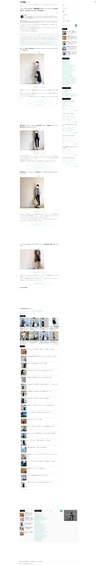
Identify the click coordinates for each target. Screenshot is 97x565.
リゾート (64, 117)
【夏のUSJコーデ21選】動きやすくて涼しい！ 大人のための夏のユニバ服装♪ (39, 377)
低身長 (67, 128)
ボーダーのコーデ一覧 (39, 101)
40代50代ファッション (66, 62)
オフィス (64, 115)
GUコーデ (64, 67)
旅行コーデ (74, 79)
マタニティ (64, 120)
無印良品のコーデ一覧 (39, 283)
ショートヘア (65, 127)
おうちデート (73, 115)
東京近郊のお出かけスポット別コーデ (41, 531)
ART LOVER (33, 561)
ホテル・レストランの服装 (67, 76)
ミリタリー (73, 137)
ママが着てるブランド (71, 69)
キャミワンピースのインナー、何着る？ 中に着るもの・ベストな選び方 (38, 440)
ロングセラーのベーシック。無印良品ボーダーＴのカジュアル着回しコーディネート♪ (24, 328)
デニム (69, 152)
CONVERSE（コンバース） (67, 105)
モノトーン (70, 149)
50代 (71, 131)
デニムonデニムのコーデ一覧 (39, 223)
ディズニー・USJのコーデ (67, 79)
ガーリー (64, 138)
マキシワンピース (66, 160)
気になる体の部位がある (66, 90)
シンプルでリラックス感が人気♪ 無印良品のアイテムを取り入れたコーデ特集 (53, 328)
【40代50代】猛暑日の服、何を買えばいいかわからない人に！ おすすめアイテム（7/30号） (42, 356)
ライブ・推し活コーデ (66, 81)
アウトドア (69, 117)
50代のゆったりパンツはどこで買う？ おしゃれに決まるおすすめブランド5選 (39, 370)
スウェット (64, 153)
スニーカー (69, 163)
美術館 (64, 116)
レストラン (68, 116)
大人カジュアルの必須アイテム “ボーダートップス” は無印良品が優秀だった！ (34, 328)
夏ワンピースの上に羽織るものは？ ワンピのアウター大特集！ (37, 363)
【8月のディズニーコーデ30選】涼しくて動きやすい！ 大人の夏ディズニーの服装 (40, 349)
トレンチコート (65, 159)
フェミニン (68, 137)
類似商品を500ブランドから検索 (39, 87)
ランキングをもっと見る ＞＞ (25, 489)
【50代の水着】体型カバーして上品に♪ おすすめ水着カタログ (37, 447)
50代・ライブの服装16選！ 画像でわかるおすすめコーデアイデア (37, 475)
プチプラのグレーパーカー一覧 (39, 167)
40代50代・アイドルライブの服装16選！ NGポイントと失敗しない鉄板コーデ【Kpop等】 (41, 433)
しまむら (64, 107)
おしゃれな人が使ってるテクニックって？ (69, 95)
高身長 (71, 128)
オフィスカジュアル (71, 141)
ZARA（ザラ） (72, 106)
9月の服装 (72, 81)
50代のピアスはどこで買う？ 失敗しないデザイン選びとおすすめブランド (72, 42)
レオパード (64, 152)
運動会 (69, 120)
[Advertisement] (39, 115)
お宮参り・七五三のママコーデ (68, 74)
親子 (63, 142)
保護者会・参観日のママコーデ (68, 71)
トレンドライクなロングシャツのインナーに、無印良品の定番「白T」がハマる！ (36, 43)
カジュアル (69, 138)
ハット (64, 164)
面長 (69, 127)
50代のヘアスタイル (38, 513)
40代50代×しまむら (66, 66)
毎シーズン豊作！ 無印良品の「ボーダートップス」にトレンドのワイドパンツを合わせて (38, 37)
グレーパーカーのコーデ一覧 (39, 164)
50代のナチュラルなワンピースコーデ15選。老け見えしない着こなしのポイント (40, 482)
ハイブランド (65, 69)
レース (73, 152)
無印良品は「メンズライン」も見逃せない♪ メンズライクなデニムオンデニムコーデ (37, 42)
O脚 (63, 128)
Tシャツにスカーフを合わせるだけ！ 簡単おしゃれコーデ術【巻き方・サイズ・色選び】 (41, 461)
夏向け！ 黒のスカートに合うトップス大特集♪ (34, 419)
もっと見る (75, 110)
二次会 (73, 116)
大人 (63, 137)
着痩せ (64, 131)
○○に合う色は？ (65, 92)
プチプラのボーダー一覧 (39, 105)
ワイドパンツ (72, 160)
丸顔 (73, 127)
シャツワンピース (72, 159)
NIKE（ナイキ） (65, 106)
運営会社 (20, 561)
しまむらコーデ (69, 67)
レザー (69, 153)
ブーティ (64, 163)
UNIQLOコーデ (72, 66)
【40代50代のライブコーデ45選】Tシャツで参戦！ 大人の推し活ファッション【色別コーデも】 (42, 384)
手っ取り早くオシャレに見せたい (68, 93)
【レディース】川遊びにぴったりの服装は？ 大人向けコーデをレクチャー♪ (39, 412)
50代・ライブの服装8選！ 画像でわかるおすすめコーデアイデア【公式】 (34, 342)
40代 (67, 131)
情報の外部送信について (27, 561)
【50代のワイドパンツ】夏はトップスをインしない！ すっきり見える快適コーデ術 (40, 405)
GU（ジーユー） (65, 104)
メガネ (74, 163)
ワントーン (64, 149)
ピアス (68, 164)
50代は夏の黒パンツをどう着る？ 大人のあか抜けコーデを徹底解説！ (38, 398)
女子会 (74, 117)
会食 (68, 115)
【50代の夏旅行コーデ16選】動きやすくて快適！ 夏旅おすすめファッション (39, 391)
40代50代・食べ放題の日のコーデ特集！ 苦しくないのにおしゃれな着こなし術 (72, 48)
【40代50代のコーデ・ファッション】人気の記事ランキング (37, 468)
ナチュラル (64, 141)
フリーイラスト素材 (39, 561)
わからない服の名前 (66, 84)
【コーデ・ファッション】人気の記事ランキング (28, 524)
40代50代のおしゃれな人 (67, 64)
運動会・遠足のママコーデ (67, 72)
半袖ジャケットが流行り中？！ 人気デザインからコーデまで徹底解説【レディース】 (40, 426)
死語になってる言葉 (38, 538)
